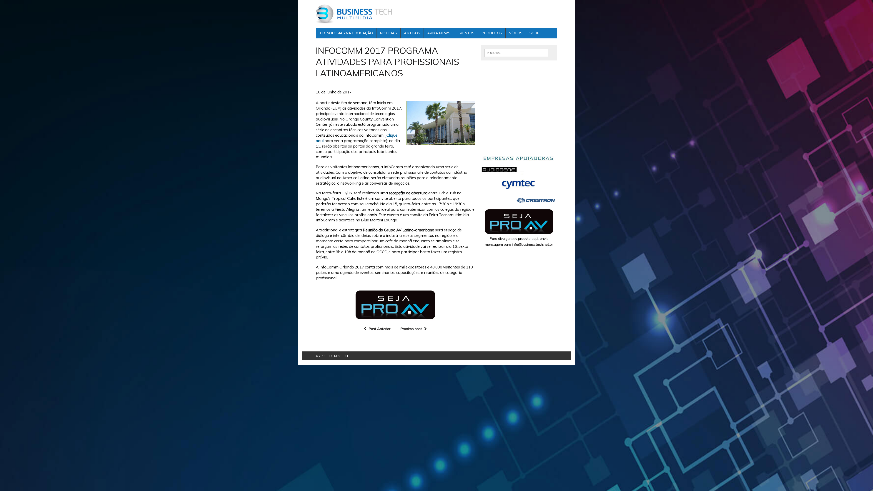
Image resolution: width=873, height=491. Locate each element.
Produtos (492, 33)
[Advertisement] (519, 111)
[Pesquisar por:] (516, 52)
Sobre (535, 33)
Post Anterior (379, 328)
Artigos (412, 33)
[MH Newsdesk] (354, 14)
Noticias (388, 33)
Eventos (465, 33)
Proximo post (411, 328)
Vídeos (515, 33)
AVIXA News (438, 33)
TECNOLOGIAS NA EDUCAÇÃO (346, 33)
